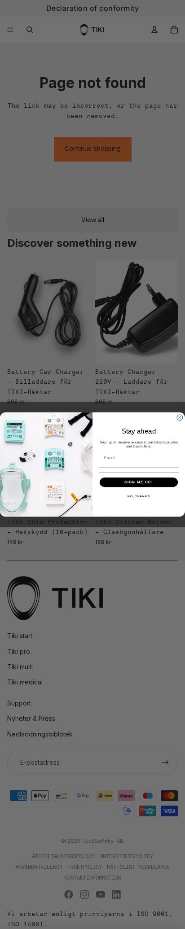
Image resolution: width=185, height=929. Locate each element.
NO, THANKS (139, 496)
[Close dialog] (180, 418)
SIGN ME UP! (138, 482)
